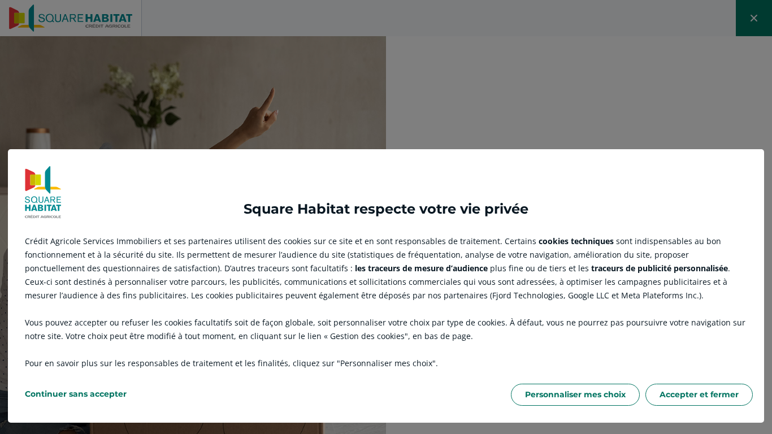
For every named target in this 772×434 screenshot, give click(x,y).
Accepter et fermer (699, 394)
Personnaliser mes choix (575, 394)
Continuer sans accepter (76, 394)
